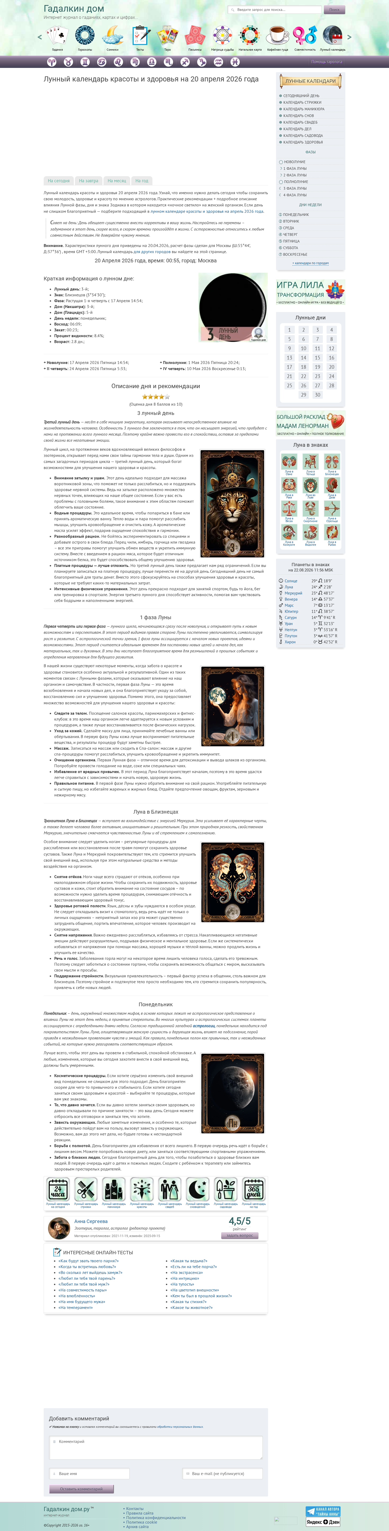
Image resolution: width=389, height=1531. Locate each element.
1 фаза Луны (295, 168)
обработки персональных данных (180, 1427)
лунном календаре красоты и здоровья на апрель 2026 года (207, 211)
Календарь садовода (303, 135)
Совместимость (305, 49)
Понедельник (296, 214)
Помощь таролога (326, 61)
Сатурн (291, 617)
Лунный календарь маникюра (114, 1205)
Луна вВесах (289, 520)
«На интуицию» (184, 1278)
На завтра (88, 181)
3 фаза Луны (295, 188)
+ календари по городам (310, 263)
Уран (289, 623)
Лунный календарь (333, 49)
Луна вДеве (332, 496)
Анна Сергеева (91, 1221)
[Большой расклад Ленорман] (311, 423)
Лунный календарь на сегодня (58, 1205)
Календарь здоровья (303, 142)
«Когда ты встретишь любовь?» (87, 1266)
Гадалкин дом (74, 8)
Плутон (291, 635)
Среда (288, 227)
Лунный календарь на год (254, 1205)
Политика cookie (141, 1522)
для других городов (152, 251)
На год (141, 181)
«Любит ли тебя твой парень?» (86, 1278)
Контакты (135, 1508)
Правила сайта (139, 1513)
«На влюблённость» (76, 1295)
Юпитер (291, 611)
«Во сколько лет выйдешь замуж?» (90, 1272)
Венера (291, 599)
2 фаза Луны (295, 175)
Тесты (140, 49)
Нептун (291, 629)
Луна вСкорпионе (311, 520)
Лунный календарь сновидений (198, 1205)
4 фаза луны (295, 195)
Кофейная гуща (277, 49)
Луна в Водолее (310, 543)
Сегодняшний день (301, 95)
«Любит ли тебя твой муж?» (84, 1284)
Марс (289, 605)
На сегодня (59, 181)
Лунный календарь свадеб (170, 1205)
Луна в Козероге (289, 543)
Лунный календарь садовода (226, 1205)
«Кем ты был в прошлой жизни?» (201, 1295)
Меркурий (293, 593)
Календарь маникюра (303, 109)
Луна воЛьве (310, 496)
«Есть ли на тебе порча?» (193, 1266)
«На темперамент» (75, 1307)
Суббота (290, 247)
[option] (57, 41)
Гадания (57, 49)
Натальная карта (250, 49)
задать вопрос (240, 1235)
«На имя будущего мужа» (81, 1301)
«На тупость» (182, 1284)
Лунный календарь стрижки (86, 1205)
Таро (167, 49)
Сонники (113, 49)
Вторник (291, 221)
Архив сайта (137, 1526)
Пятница (291, 241)
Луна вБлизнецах (332, 473)
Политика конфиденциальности (156, 1517)
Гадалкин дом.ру (66, 1509)
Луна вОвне (289, 473)
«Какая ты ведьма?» (188, 1260)
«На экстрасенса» (186, 1272)
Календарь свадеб (300, 122)
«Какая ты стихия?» (188, 1301)
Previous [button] (39, 34)
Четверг (290, 234)
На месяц (117, 181)
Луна (289, 586)
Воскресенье (295, 254)
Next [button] (349, 34)
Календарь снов (298, 115)
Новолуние (295, 161)
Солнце (291, 580)
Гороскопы (85, 49)
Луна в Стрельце (332, 520)
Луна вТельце (310, 473)
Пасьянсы (195, 49)
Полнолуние (296, 181)
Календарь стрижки (302, 102)
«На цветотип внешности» (194, 1290)
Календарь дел (297, 129)
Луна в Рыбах (332, 543)
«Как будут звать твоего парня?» (88, 1260)
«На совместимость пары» (82, 1290)
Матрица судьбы (222, 49)
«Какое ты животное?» (191, 1307)
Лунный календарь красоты (142, 1205)
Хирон (290, 641)
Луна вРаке (289, 496)
